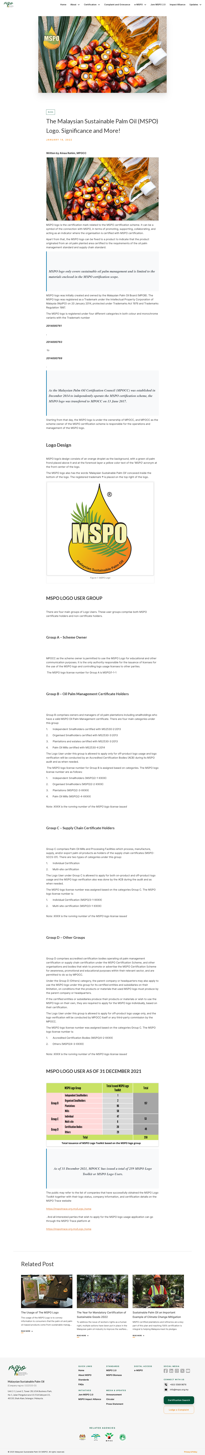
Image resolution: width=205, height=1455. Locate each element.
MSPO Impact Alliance (89, 1399)
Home (81, 1370)
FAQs (81, 1384)
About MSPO (84, 1375)
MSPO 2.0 (111, 1370)
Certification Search (179, 1400)
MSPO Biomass (114, 1375)
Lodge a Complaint (179, 1409)
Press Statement (114, 1404)
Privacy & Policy (190, 1452)
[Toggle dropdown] (79, 5)
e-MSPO (138, 1370)
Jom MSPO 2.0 (85, 1394)
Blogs (50, 112)
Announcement (114, 1394)
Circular (110, 1399)
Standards (83, 1379)
